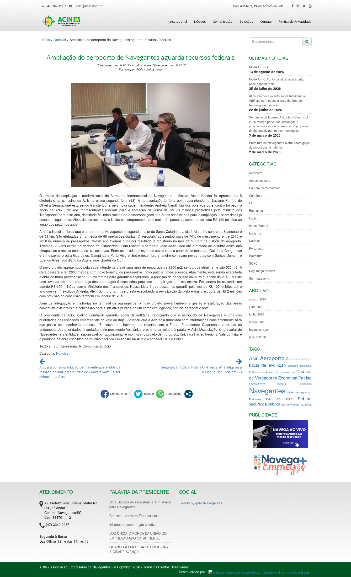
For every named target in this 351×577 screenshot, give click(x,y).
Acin (254, 358)
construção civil (269, 372)
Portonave (256, 248)
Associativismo (259, 180)
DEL (252, 203)
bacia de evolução (267, 365)
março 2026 (257, 322)
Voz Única (306, 404)
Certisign (293, 366)
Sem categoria (259, 278)
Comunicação (223, 21)
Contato (266, 21)
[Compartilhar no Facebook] (114, 394)
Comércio (255, 195)
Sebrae (305, 398)
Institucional (178, 21)
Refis (268, 399)
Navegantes (267, 390)
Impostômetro (258, 226)
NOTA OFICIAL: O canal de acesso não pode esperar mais (276, 81)
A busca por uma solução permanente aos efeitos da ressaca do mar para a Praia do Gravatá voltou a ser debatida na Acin (79, 372)
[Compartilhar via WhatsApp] (169, 394)
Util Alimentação (290, 404)
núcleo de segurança (299, 392)
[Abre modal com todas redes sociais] (188, 394)
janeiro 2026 (257, 337)
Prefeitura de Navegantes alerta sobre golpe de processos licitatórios (279, 145)
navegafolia (305, 383)
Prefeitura (255, 256)
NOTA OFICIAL (259, 67)
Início (46, 39)
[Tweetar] (144, 394)
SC (278, 399)
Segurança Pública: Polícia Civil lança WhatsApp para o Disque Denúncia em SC (201, 369)
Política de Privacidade (295, 21)
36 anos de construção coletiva (132, 524)
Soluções (246, 21)
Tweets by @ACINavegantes (200, 503)
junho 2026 (256, 314)
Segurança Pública (262, 271)
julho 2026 (256, 307)
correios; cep (287, 372)
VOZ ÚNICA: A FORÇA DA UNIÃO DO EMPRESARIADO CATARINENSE (138, 535)
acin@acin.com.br (89, 5)
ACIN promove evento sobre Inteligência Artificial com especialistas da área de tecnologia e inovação (277, 100)
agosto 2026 (257, 299)
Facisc (253, 218)
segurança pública (264, 404)
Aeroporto (255, 173)
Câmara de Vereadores (265, 188)
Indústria (255, 233)
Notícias (60, 39)
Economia (256, 210)
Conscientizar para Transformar (133, 515)
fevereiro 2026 (259, 329)
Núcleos (200, 21)
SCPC (253, 263)
